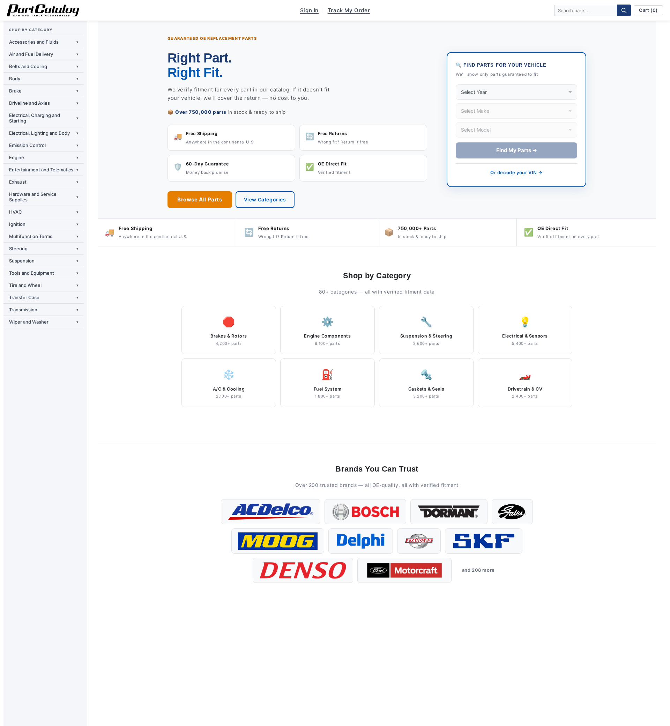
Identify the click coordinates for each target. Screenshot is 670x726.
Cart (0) (648, 10)
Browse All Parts (199, 199)
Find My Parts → (516, 150)
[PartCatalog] (43, 10)
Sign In (309, 10)
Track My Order (349, 10)
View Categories (265, 199)
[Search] (624, 10)
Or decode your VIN (516, 172)
